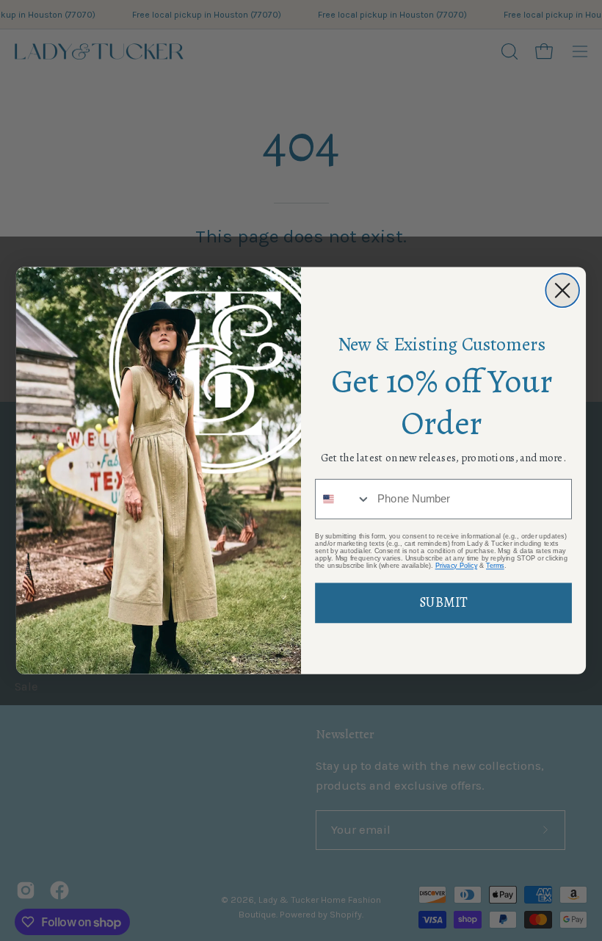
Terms (495, 565)
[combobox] (343, 499)
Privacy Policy (456, 565)
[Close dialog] (562, 290)
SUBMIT (443, 603)
